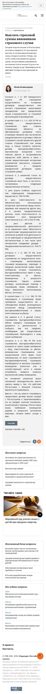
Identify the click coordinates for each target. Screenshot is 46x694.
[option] (23, 516)
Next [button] (40, 515)
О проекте (8, 645)
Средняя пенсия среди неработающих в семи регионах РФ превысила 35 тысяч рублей (22, 560)
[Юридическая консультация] (9, 15)
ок (41, 5)
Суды (7, 591)
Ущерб (8, 77)
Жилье (8, 612)
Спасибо (11, 423)
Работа (8, 602)
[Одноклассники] (39, 441)
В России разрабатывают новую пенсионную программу (19, 576)
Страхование (18, 30)
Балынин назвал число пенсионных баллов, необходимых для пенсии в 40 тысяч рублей (21, 550)
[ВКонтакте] (35, 441)
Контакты (8, 648)
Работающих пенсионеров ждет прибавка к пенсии (19, 569)
